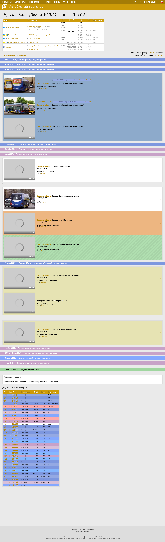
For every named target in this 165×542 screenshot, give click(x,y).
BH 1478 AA (13, 427)
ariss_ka (43, 88)
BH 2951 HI (13, 462)
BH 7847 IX (13, 470)
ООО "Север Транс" (39, 27)
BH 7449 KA (13, 467)
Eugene (43, 173)
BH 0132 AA (13, 421)
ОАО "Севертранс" (35, 38)
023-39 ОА (13, 412)
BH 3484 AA (13, 464)
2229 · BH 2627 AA (83, 80)
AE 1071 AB (13, 482)
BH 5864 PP (13, 473)
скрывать (151, 52)
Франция (8, 47)
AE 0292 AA (13, 438)
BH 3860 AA (13, 424)
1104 (5, 398)
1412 (5, 395)
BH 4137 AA (13, 479)
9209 (5, 456)
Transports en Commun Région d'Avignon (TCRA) (43, 46)
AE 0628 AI (13, 433)
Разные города (33, 49)
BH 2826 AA (13, 459)
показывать (159, 55)
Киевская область (13, 35)
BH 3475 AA (13, 453)
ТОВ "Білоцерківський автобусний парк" (41, 35)
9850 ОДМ (13, 409)
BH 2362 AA (13, 456)
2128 (5, 418)
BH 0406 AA (13, 450)
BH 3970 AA (13, 476)
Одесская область (14, 27)
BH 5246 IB (13, 430)
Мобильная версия (82, 532)
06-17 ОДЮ (13, 401)
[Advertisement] (82, 507)
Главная (74, 529)
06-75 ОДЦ (13, 395)
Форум (82, 529)
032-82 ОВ (13, 415)
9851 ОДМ (13, 406)
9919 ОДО (13, 418)
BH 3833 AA (13, 444)
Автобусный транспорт (27, 6)
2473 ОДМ (13, 403)
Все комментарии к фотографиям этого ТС (18, 55)
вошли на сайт (14, 380)
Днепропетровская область (16, 42)
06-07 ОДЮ (13, 398)
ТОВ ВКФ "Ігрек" (34, 42)
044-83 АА (13, 435)
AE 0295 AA (13, 441)
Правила (90, 529)
